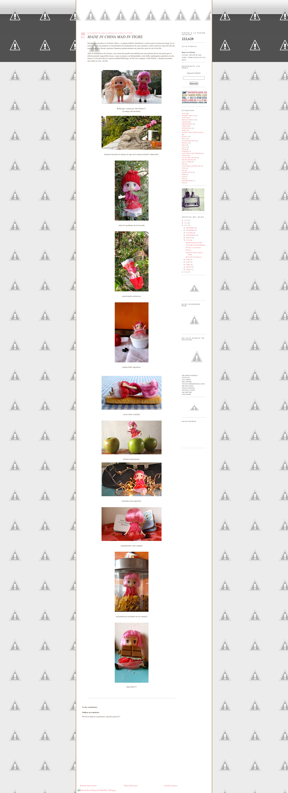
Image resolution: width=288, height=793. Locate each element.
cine (183, 176)
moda (184, 130)
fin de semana (187, 160)
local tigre (187, 162)
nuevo (184, 118)
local (184, 147)
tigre (130, 33)
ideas (104, 33)
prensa (185, 143)
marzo (189, 267)
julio (188, 240)
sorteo (185, 155)
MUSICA (188, 250)
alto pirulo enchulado (191, 166)
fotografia (93, 33)
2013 (186, 220)
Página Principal (130, 785)
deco (184, 139)
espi (183, 179)
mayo (188, 262)
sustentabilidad (188, 141)
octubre (190, 233)
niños (184, 149)
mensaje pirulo (117, 33)
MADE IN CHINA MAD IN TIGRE (115, 36)
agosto (189, 238)
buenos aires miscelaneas (193, 132)
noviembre (190, 230)
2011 (186, 225)
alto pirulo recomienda (191, 153)
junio (188, 260)
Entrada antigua (171, 785)
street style (187, 172)
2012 (186, 223)
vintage (185, 122)
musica (185, 136)
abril (188, 264)
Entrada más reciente (88, 785)
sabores (185, 151)
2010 (186, 272)
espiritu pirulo (188, 115)
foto (184, 168)
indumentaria (187, 181)
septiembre (191, 235)
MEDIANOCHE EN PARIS (194, 243)
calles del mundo (189, 157)
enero (188, 269)
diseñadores (187, 124)
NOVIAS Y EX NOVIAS (193, 248)
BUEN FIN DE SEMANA (194, 257)
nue (183, 183)
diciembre (190, 228)
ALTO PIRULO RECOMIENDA (195, 245)
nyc (183, 170)
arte (184, 113)
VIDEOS (184, 126)
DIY (183, 164)
